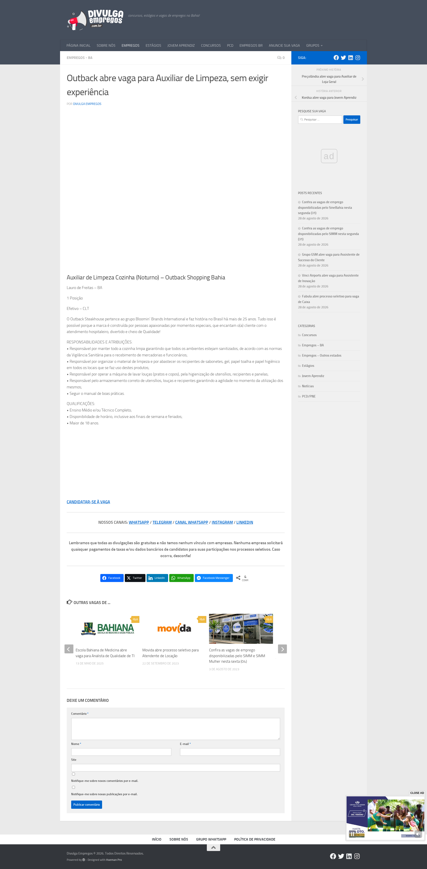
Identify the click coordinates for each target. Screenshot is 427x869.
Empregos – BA (313, 345)
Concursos (309, 335)
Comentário (80, 714)
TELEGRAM (162, 522)
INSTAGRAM (222, 522)
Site (73, 760)
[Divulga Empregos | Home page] (95, 20)
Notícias (308, 386)
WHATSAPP (139, 522)
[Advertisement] (176, 236)
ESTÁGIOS (153, 45)
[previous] (68, 648)
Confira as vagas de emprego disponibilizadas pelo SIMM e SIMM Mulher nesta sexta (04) (237, 656)
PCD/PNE (309, 396)
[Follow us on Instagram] (357, 57)
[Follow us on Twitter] (343, 57)
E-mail (185, 744)
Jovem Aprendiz (313, 376)
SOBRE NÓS (106, 45)
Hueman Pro (114, 859)
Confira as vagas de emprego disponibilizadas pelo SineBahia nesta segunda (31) (325, 207)
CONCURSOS (211, 45)
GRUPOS (312, 45)
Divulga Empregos (87, 104)
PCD (230, 45)
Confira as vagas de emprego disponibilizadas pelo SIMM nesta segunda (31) (328, 233)
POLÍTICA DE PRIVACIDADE (254, 839)
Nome (76, 744)
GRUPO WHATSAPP (211, 839)
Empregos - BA (80, 58)
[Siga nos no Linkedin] (350, 57)
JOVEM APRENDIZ (181, 45)
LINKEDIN (244, 522)
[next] (282, 648)
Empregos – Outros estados (321, 355)
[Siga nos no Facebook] (336, 57)
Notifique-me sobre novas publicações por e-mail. (104, 794)
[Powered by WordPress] (83, 859)
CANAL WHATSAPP (191, 522)
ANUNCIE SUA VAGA (284, 45)
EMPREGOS (130, 45)
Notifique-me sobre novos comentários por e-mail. (104, 781)
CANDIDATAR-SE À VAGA (88, 502)
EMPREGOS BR (251, 45)
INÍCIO (156, 839)
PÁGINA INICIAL (78, 45)
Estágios (308, 366)
